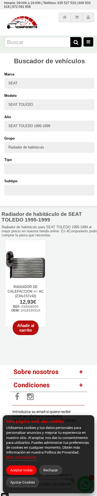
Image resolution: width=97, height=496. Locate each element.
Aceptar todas (21, 470)
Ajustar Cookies (22, 482)
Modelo (10, 96)
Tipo (8, 160)
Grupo (9, 138)
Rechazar (50, 470)
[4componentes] (22, 14)
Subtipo (11, 181)
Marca (9, 74)
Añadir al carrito (25, 327)
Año (7, 117)
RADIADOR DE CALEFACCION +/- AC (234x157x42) (26, 291)
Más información (21, 457)
